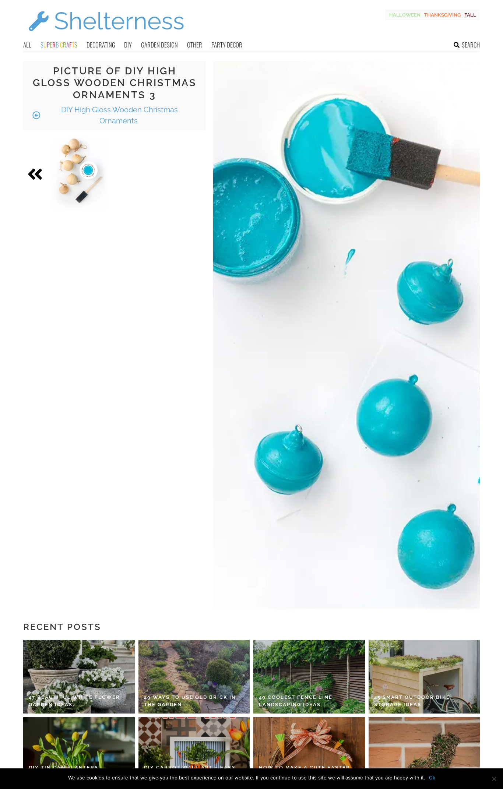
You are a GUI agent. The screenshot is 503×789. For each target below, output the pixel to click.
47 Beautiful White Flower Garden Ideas (74, 700)
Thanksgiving (442, 15)
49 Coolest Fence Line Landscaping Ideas (296, 700)
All (27, 44)
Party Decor (226, 44)
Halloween (405, 15)
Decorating (101, 44)
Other (194, 44)
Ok (432, 778)
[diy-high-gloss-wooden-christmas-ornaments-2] (80, 174)
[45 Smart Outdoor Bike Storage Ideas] (424, 677)
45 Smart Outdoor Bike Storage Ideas (412, 700)
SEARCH (471, 44)
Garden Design (159, 44)
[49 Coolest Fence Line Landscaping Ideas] (309, 677)
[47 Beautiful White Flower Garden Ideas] (79, 677)
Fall (470, 15)
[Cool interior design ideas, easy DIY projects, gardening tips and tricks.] (106, 35)
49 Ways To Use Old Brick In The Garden (190, 700)
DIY (128, 44)
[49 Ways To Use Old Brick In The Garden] (194, 677)
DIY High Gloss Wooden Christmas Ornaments (118, 115)
